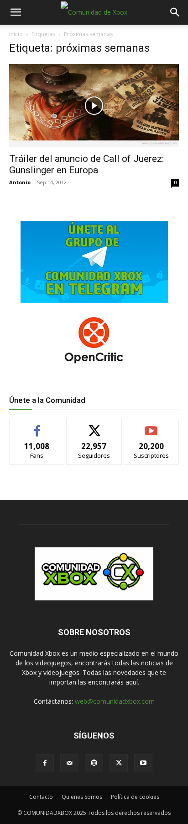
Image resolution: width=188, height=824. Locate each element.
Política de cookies (135, 797)
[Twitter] (119, 763)
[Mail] (69, 763)
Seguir (94, 426)
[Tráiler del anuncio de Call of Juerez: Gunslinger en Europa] (94, 105)
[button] (15, 12)
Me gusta (37, 426)
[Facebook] (45, 763)
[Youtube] (143, 763)
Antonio (20, 182)
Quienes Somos (82, 797)
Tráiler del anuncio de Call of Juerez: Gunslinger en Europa (86, 164)
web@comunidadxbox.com (115, 701)
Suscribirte (151, 426)
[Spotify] (94, 763)
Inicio (16, 34)
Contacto (41, 797)
